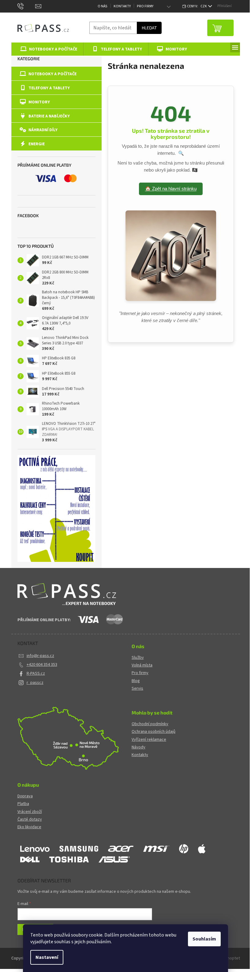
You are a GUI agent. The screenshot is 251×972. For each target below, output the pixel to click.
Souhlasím (204, 939)
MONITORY (39, 102)
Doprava (25, 796)
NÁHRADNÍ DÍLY (43, 130)
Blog (136, 681)
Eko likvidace (29, 827)
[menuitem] (47, 49)
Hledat (149, 27)
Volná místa (142, 665)
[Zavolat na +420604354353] (26, 6)
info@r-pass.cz (40, 656)
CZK (204, 6)
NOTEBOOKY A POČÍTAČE (52, 74)
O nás (102, 6)
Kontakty (122, 6)
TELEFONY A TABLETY (49, 88)
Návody (138, 747)
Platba (23, 804)
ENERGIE (36, 144)
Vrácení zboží (29, 812)
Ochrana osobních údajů (153, 732)
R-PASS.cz (36, 673)
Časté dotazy (29, 819)
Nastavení (47, 957)
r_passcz (35, 683)
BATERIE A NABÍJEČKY (49, 116)
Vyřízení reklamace (149, 740)
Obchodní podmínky (150, 724)
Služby (138, 658)
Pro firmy (140, 673)
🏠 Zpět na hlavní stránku (171, 188)
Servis (137, 689)
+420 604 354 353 (42, 665)
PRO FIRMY (145, 6)
